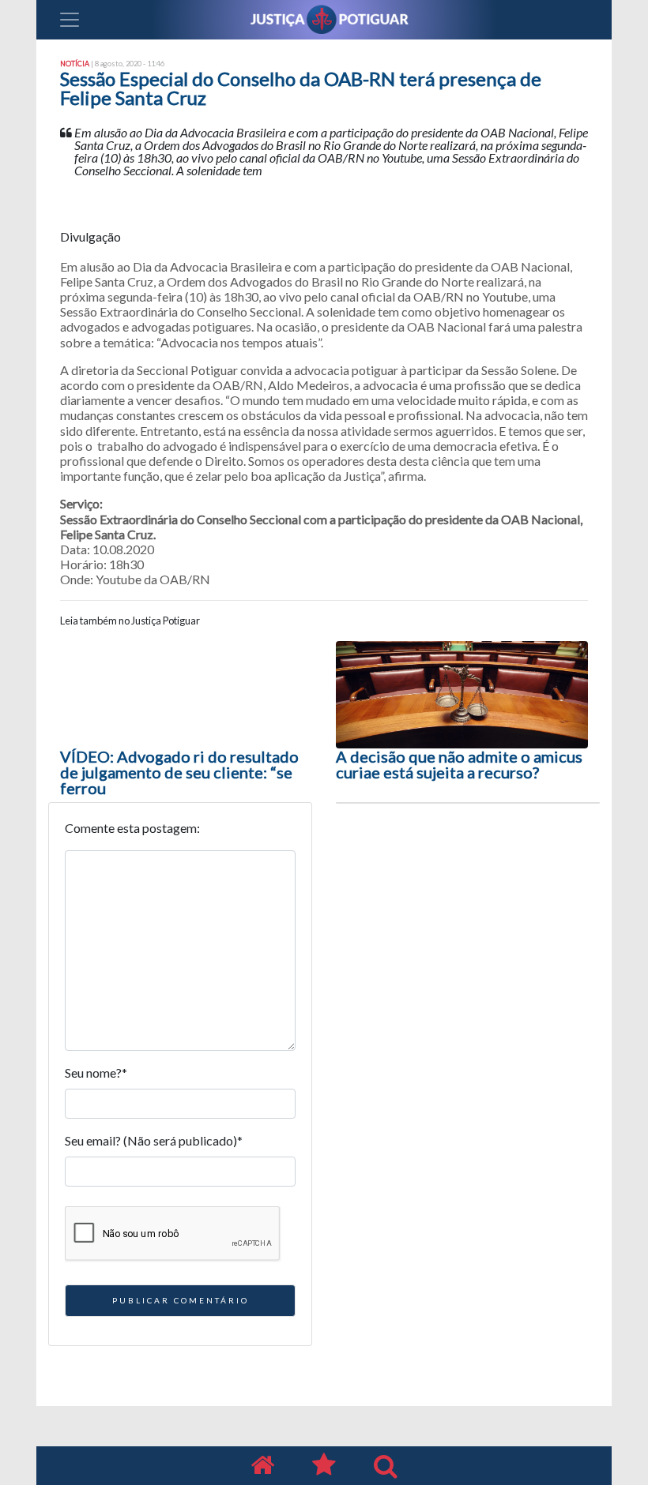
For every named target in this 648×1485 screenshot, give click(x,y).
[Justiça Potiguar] (262, 1466)
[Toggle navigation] (69, 20)
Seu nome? (96, 1072)
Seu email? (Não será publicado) (154, 1140)
